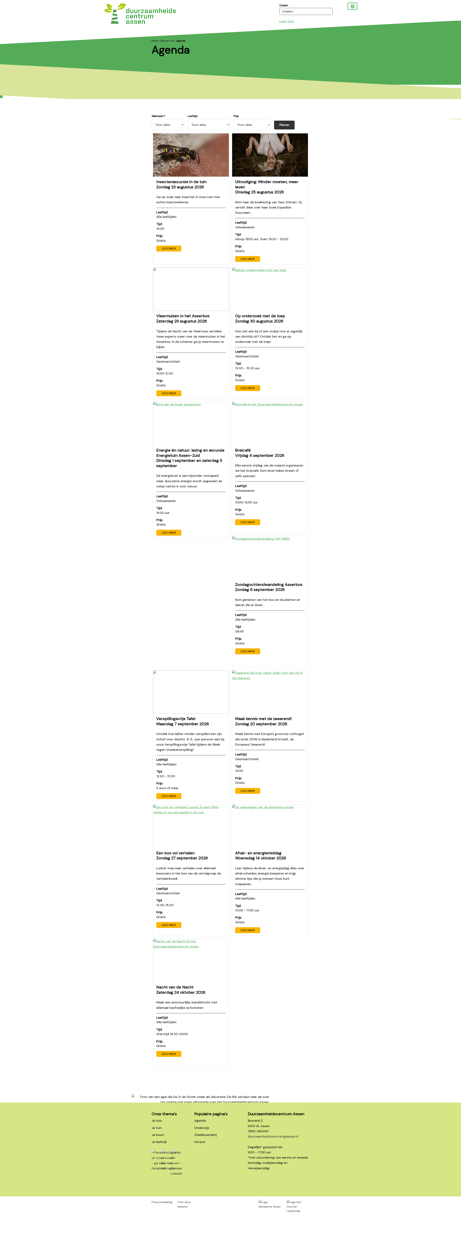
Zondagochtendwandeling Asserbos (268, 587)
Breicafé (259, 453)
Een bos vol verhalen (182, 855)
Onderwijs (201, 1128)
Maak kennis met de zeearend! (263, 721)
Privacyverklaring (162, 1202)
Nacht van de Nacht (180, 989)
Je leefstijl (159, 1142)
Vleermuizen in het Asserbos (182, 318)
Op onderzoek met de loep (260, 318)
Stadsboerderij (205, 1135)
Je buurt (158, 1135)
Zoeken (283, 5)
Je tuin (157, 1128)
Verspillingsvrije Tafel (182, 721)
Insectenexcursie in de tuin (181, 184)
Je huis (157, 1120)
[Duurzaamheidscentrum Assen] (352, 6)
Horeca (199, 1142)
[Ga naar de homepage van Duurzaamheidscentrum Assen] (140, 16)
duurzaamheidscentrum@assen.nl (273, 1136)
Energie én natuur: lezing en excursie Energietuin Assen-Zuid (190, 458)
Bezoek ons (167, 40)
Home (154, 40)
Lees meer (169, 248)
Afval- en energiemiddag (260, 855)
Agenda (200, 1120)
